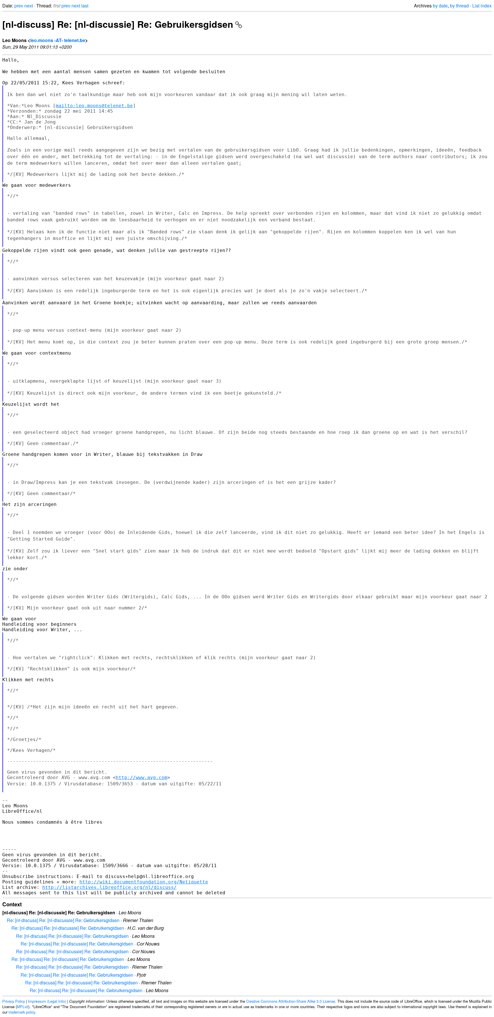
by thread (459, 5)
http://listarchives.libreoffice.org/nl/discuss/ (109, 887)
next (28, 5)
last (84, 5)
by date (440, 5)
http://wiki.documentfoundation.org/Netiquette (143, 882)
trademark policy (22, 1012)
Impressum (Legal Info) (47, 1001)
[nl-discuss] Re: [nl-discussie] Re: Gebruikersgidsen (117, 24)
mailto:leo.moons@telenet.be (94, 105)
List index (482, 5)
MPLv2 (22, 1006)
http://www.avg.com (141, 777)
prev (18, 5)
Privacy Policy (13, 1001)
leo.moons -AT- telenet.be (57, 40)
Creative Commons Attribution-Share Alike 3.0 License (290, 1001)
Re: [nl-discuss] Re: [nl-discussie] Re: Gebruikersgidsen (63, 920)
